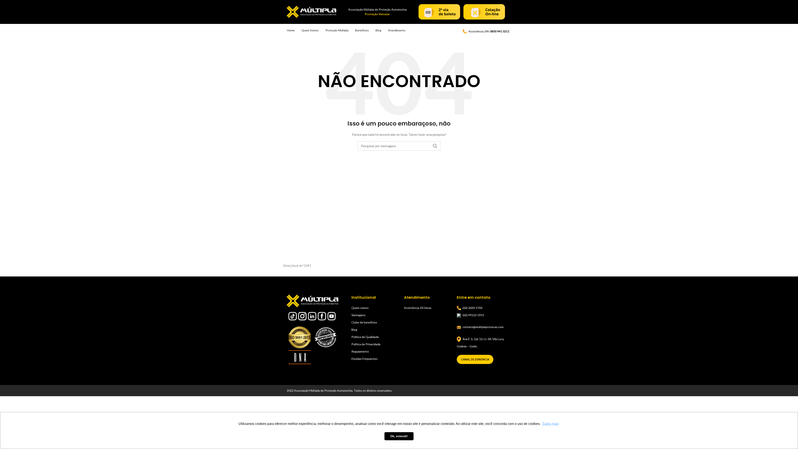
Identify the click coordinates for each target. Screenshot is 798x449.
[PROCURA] (435, 146)
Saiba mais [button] (550, 424)
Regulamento (360, 351)
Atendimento (396, 30)
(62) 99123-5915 (473, 315)
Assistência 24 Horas (417, 308)
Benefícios (362, 30)
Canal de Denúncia (475, 359)
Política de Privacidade (366, 344)
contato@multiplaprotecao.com (483, 327)
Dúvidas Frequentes (364, 358)
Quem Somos (310, 30)
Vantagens (358, 315)
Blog (378, 30)
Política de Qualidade (365, 337)
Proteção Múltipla (337, 30)
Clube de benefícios (364, 322)
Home (291, 30)
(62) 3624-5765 (473, 308)
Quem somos (360, 308)
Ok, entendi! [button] (399, 436)
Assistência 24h (488, 31)
